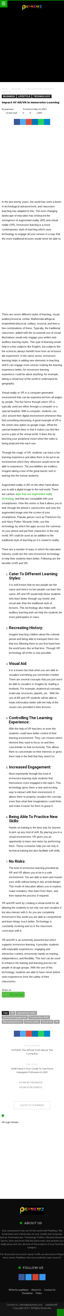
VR (56, 1021)
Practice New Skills (39, 1017)
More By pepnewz (30, 1082)
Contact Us (49, 1289)
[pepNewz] (32, 4)
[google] (29, 122)
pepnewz (9, 109)
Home (4, 89)
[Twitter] (28, 1277)
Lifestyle (24, 96)
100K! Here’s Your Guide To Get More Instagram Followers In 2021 (32, 1068)
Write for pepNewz (18, 1289)
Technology (41, 96)
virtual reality (32, 1021)
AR (12, 1012)
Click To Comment (32, 1105)
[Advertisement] (32, 47)
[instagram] (42, 1277)
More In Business (30, 1087)
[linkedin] (35, 122)
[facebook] (17, 122)
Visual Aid (47, 1021)
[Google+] (35, 1277)
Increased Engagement (14, 1017)
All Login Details (10, 1122)
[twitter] (23, 122)
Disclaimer (27, 1293)
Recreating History (12, 1021)
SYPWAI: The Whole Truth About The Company (32, 1049)
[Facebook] (21, 1277)
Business (16, 89)
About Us (36, 1289)
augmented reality (26, 1012)
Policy (39, 1293)
